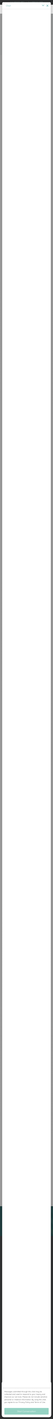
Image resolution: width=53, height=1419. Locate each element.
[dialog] (26, 709)
